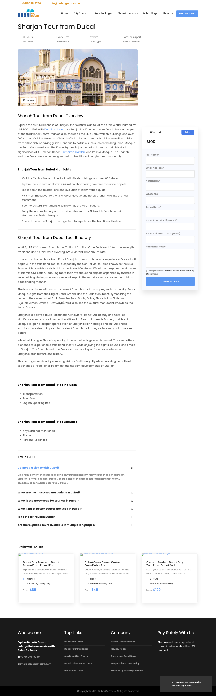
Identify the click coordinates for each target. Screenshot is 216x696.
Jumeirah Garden (73, 152)
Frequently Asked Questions (127, 670)
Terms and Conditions (123, 656)
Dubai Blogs (150, 13)
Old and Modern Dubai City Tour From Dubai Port (164, 563)
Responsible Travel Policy (125, 663)
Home (64, 13)
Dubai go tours (54, 129)
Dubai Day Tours (73, 641)
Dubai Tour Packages (76, 648)
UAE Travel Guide (73, 670)
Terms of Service (172, 270)
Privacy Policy (118, 648)
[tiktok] (182, 3)
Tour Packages (104, 13)
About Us (168, 13)
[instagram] (197, 3)
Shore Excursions (128, 13)
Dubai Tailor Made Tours (78, 663)
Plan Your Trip (187, 13)
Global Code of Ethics (123, 641)
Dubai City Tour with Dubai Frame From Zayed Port (41, 563)
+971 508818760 (30, 656)
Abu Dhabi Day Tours (76, 656)
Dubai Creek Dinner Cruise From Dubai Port (102, 563)
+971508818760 (31, 3)
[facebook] (187, 3)
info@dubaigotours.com (66, 3)
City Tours (80, 13)
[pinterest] (192, 3)
